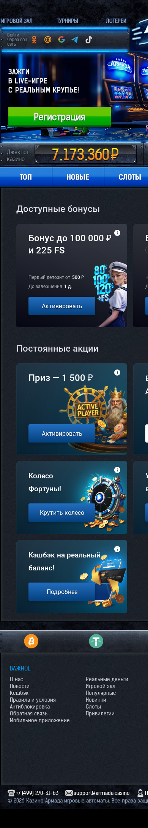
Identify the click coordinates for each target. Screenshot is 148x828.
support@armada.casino (102, 793)
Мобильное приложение (40, 720)
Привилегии (100, 713)
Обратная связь (28, 713)
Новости (20, 686)
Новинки (96, 699)
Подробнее (62, 592)
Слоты (93, 706)
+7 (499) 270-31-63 (37, 793)
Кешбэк (19, 692)
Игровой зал (100, 686)
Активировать (62, 306)
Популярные (101, 692)
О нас (16, 679)
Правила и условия (33, 699)
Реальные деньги (107, 679)
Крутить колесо (62, 512)
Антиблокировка (30, 706)
